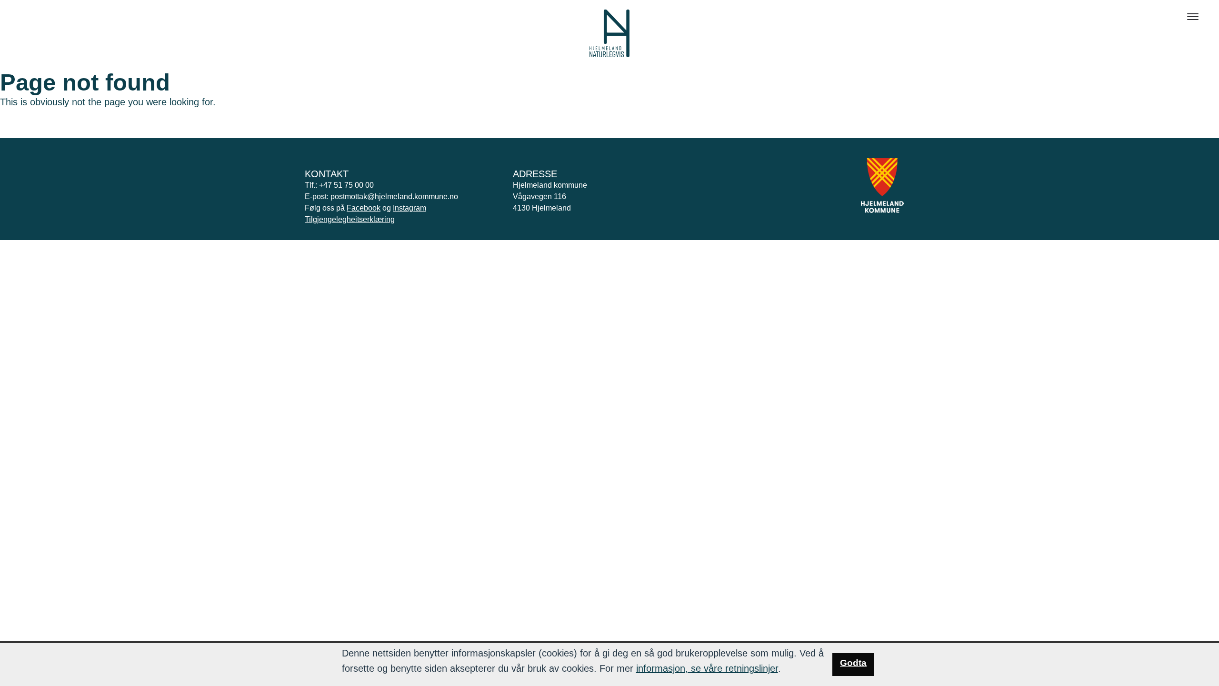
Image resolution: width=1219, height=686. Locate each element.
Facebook (363, 208)
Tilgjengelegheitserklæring (350, 219)
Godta (853, 663)
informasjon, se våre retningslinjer (707, 668)
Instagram (409, 208)
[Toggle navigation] (1192, 16)
